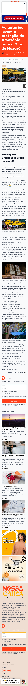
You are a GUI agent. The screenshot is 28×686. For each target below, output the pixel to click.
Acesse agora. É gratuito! (14, 18)
